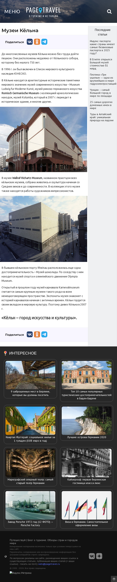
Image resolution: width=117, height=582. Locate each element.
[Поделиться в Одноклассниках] (37, 45)
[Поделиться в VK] (30, 45)
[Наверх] (114, 578)
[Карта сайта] (6, 556)
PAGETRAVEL (43, 9)
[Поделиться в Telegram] (44, 45)
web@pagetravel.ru (49, 564)
